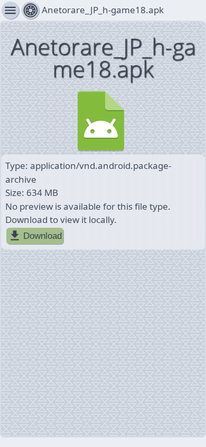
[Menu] (30, 10)
